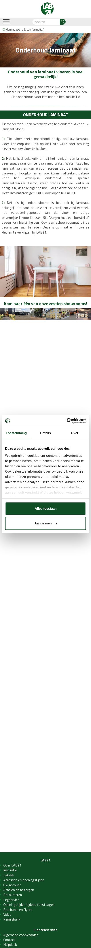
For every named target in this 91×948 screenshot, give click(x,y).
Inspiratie (10, 870)
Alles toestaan (46, 508)
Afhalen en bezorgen (18, 889)
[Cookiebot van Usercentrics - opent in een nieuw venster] (66, 421)
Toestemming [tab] (16, 433)
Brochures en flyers (17, 909)
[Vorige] (3, 314)
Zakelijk (8, 875)
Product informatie (30, 29)
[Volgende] (87, 314)
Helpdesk (10, 944)
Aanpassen (43, 523)
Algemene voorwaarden (20, 934)
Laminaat (12, 29)
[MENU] (6, 21)
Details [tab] (45, 433)
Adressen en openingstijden (23, 880)
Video (7, 914)
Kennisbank (11, 919)
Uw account (12, 885)
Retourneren (12, 894)
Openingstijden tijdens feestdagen (29, 904)
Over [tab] (74, 433)
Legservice (11, 899)
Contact (9, 939)
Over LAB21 (12, 865)
